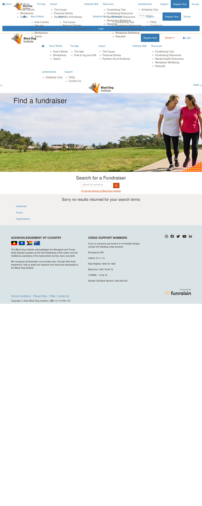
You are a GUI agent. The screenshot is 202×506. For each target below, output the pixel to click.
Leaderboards (49, 71)
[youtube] (184, 236)
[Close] (200, 85)
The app (39, 25)
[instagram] (166, 236)
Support (150, 16)
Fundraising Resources (128, 25)
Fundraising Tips (124, 22)
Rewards (120, 36)
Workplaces (41, 32)
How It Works (37, 16)
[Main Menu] (1, 85)
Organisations (23, 218)
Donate (187, 16)
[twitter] (178, 236)
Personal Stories (72, 25)
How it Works (55, 45)
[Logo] (23, 6)
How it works (41, 22)
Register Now (171, 16)
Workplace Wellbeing (127, 32)
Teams (38, 36)
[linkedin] (190, 236)
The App (74, 45)
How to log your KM (45, 29)
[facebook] (172, 236)
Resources (116, 16)
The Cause (69, 22)
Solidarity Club (54, 77)
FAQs (153, 22)
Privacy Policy (40, 295)
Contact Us (156, 25)
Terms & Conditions (21, 295)
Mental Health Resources (129, 29)
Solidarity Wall (100, 16)
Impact (62, 16)
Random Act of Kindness (76, 29)
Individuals (21, 206)
